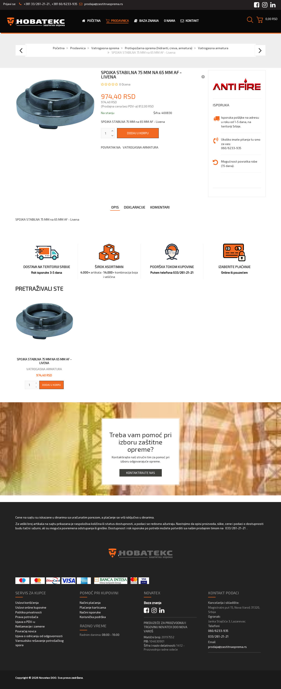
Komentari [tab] (160, 207)
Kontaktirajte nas (140, 473)
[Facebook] (146, 610)
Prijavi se (9, 4)
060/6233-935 (218, 631)
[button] (203, 76)
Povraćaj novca (25, 631)
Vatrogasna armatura (213, 48)
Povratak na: (129, 147)
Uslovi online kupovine (30, 607)
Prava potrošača (26, 617)
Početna (59, 48)
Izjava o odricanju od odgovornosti (39, 636)
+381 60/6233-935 (64, 4)
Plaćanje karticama (93, 607)
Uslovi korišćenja (27, 602)
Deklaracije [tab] (134, 207)
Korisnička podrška (93, 617)
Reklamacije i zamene (30, 626)
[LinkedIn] (161, 610)
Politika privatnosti (28, 612)
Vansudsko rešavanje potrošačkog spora (39, 643)
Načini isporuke (90, 612)
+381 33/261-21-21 (36, 4)
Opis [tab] (115, 207)
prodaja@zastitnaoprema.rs (103, 4)
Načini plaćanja (90, 602)
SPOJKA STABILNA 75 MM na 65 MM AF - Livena (44, 361)
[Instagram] (154, 610)
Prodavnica (78, 48)
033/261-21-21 (235, 528)
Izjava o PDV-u (25, 622)
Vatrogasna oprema (105, 48)
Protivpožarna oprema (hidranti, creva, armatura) (158, 48)
